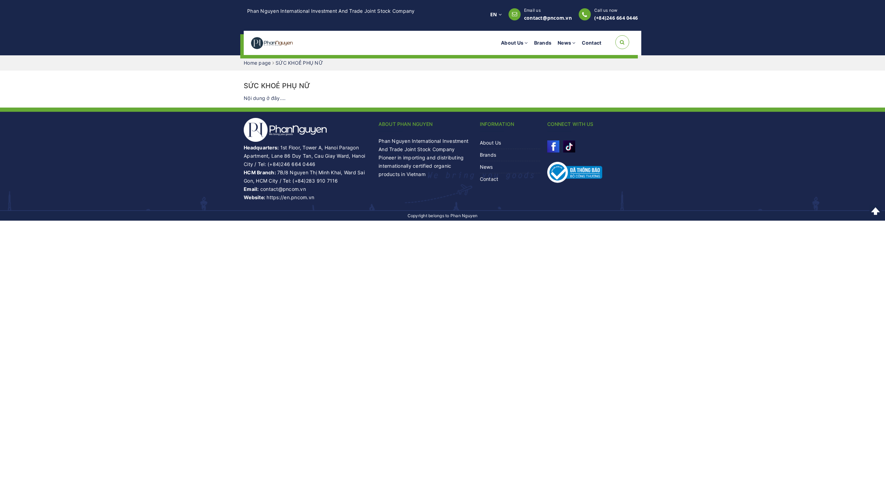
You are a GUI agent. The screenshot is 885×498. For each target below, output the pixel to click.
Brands (543, 43)
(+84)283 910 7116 (315, 181)
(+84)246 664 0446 (616, 18)
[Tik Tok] (569, 146)
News (565, 43)
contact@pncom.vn (548, 18)
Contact (592, 43)
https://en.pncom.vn (290, 197)
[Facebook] (553, 146)
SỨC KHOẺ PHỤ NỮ (277, 86)
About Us (512, 43)
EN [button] (494, 14)
